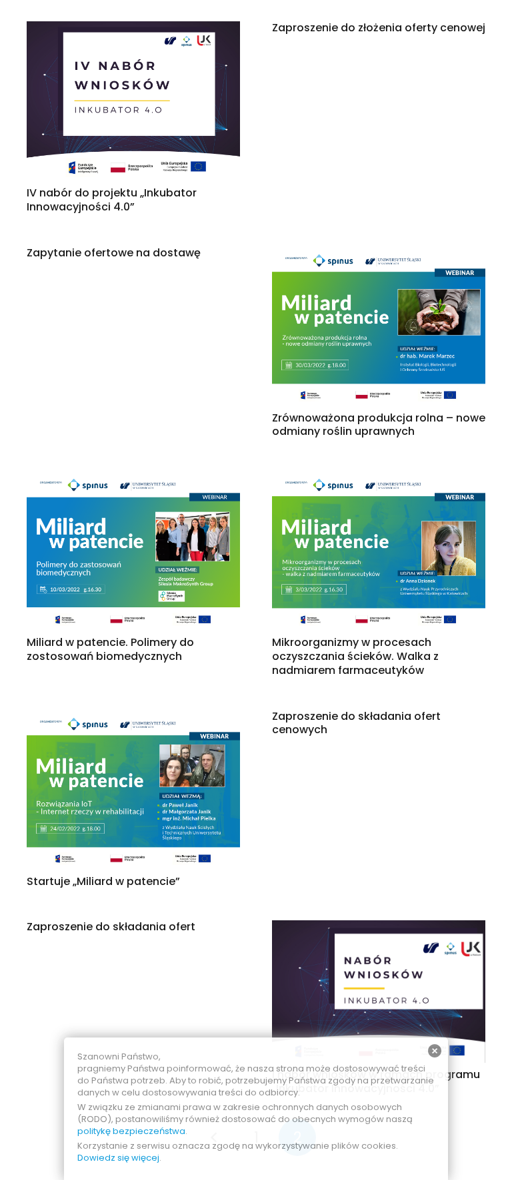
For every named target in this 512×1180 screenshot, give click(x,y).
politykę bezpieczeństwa (131, 1131)
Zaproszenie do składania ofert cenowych (356, 723)
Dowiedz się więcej (118, 1157)
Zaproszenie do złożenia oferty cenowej (378, 27)
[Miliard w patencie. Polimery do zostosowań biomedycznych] (133, 479)
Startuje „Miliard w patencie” (103, 881)
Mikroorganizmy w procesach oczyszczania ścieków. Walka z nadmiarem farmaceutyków (355, 656)
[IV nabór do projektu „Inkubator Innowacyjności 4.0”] (133, 29)
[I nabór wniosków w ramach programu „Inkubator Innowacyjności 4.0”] (378, 928)
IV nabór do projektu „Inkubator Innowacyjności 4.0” (112, 199)
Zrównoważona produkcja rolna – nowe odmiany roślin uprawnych (378, 425)
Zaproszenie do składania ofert (111, 926)
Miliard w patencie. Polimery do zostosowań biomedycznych (110, 649)
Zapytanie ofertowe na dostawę (114, 252)
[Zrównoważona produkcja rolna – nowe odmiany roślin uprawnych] (378, 254)
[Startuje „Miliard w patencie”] (133, 718)
